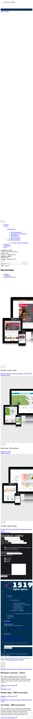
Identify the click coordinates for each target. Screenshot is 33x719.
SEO (2, 529)
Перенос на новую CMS (25, 373)
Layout (2, 536)
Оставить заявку (9, 218)
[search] (25, 263)
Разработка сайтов (26, 529)
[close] (3, 182)
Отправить (4, 576)
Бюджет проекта (6, 543)
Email (3, 539)
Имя (2, 537)
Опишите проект (6, 574)
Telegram (8, 560)
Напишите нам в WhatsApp (12, 639)
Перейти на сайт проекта (8, 685)
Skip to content (5, 11)
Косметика (15, 373)
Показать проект (5, 375)
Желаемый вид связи (7, 555)
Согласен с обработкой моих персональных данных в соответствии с (17, 548)
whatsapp (8, 558)
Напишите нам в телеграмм (12, 636)
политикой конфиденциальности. (10, 552)
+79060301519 (8, 622)
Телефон (4, 553)
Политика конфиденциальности (14, 659)
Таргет (9, 451)
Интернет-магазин (6, 373)
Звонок (8, 561)
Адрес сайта (4, 541)
